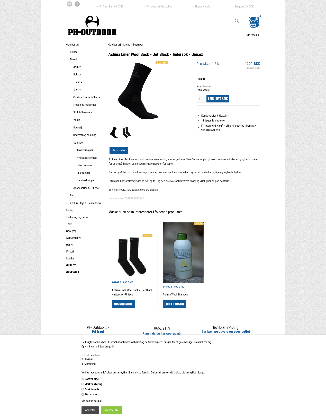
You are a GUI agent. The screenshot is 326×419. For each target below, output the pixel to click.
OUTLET (71, 265)
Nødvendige (92, 379)
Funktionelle (92, 389)
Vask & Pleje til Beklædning (85, 203)
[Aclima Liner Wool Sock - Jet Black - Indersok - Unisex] (114, 133)
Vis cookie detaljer (92, 401)
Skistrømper (83, 172)
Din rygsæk (252, 35)
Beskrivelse (118, 150)
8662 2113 (162, 328)
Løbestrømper (84, 165)
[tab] (119, 150)
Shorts (77, 89)
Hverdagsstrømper (87, 157)
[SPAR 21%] (132, 278)
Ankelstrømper (85, 150)
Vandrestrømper (86, 180)
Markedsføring (93, 384)
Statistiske (91, 394)
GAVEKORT (72, 272)
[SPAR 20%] (183, 282)
